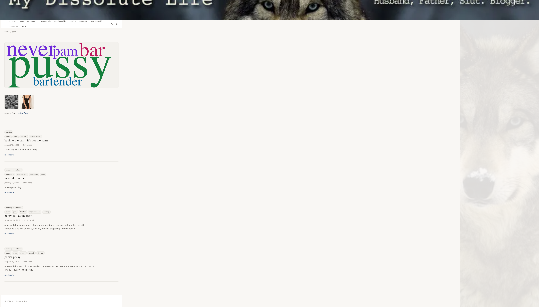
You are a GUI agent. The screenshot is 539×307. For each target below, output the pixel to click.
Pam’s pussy (12, 257)
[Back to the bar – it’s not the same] (11, 102)
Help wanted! (96, 21)
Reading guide (60, 21)
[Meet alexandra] (27, 102)
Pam (15, 137)
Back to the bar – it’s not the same (26, 140)
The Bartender (35, 137)
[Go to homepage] (269, 10)
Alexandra (9, 174)
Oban (8, 253)
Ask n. (24, 26)
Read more (9, 155)
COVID (8, 137)
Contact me (13, 26)
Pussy (22, 253)
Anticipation (22, 174)
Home (7, 32)
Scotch (31, 253)
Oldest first (23, 113)
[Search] (112, 24)
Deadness (34, 174)
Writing (46, 212)
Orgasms (83, 21)
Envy (8, 212)
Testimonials (46, 21)
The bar (23, 137)
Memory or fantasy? (28, 21)
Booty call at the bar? (18, 215)
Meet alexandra (14, 178)
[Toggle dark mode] (116, 24)
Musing (73, 21)
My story (12, 21)
